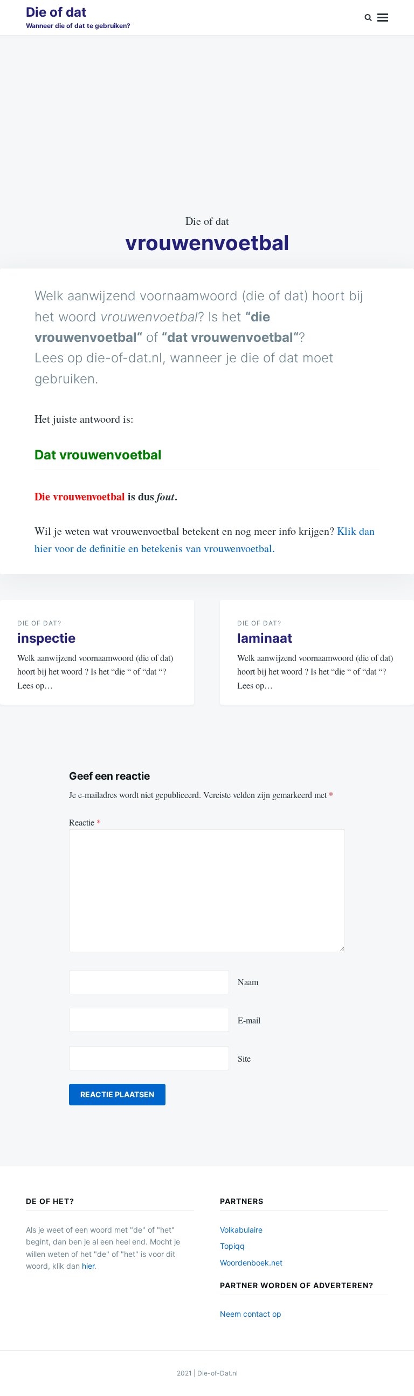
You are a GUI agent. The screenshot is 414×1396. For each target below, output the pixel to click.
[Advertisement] (207, 124)
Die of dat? (39, 623)
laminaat (264, 638)
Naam (248, 981)
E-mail (249, 1020)
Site (244, 1058)
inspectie (46, 638)
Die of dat (56, 12)
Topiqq (232, 1245)
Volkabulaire (241, 1229)
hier (88, 1265)
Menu (382, 17)
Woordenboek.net (251, 1262)
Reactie (85, 822)
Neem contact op (250, 1313)
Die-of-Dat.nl (217, 1373)
